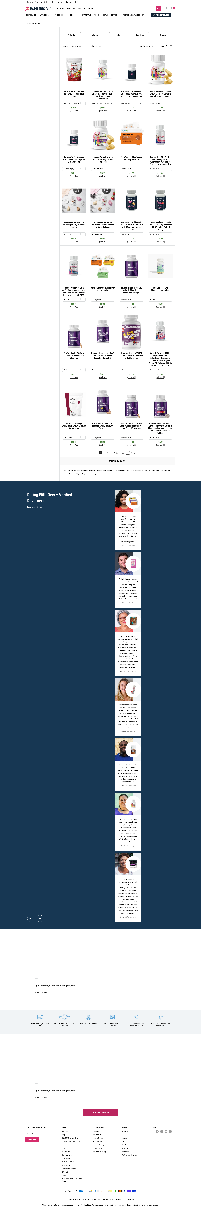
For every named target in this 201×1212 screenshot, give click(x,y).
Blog (52, 2)
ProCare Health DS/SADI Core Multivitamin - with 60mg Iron (74, 355)
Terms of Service (94, 1199)
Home (28, 23)
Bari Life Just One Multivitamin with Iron (160, 289)
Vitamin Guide (66, 1152)
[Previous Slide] (30, 918)
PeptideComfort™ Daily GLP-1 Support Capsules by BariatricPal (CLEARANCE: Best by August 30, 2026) (74, 291)
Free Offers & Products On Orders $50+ (160, 1024)
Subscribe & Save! (68, 1165)
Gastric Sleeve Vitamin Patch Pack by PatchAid (103, 289)
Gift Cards (65, 1172)
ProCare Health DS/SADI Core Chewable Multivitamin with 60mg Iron (131, 355)
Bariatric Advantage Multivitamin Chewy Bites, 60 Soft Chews (74, 425)
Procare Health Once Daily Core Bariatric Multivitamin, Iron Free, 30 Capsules (131, 425)
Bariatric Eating (98, 1145)
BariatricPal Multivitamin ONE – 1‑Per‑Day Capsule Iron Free (102, 159)
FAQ (63, 1145)
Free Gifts (38, 2)
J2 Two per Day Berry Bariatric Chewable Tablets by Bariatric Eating (103, 224)
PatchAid (96, 1131)
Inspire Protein (98, 1138)
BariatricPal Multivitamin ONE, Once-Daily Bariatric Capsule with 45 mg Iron (131, 94)
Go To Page (120, 453)
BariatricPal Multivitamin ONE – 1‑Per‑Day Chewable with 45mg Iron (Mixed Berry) (160, 226)
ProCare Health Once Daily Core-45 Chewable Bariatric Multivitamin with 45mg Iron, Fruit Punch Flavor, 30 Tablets (160, 428)
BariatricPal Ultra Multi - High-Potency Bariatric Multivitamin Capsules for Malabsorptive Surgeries (160, 160)
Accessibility (129, 1199)
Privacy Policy (108, 1199)
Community (60, 2)
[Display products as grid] (167, 46)
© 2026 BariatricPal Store (76, 1199)
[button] (166, 8)
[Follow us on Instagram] (161, 1131)
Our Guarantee (127, 1145)
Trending (163, 35)
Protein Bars (72, 35)
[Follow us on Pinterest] (166, 1131)
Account (124, 1138)
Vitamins (95, 35)
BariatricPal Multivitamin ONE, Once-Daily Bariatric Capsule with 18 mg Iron (160, 94)
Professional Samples (129, 1155)
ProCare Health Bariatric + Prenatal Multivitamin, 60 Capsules (103, 425)
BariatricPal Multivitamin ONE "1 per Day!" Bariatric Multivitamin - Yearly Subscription (102, 95)
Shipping (125, 1131)
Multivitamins (36, 23)
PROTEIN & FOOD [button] (58, 15)
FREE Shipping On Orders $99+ (40, 1024)
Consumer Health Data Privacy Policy (72, 1180)
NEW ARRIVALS (85, 15)
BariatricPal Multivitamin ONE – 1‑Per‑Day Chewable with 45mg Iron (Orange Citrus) (131, 226)
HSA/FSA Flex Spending (70, 1138)
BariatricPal (97, 1135)
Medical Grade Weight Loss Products (64, 1024)
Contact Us (125, 1142)
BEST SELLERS (31, 15)
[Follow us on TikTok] (170, 1131)
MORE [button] (72, 15)
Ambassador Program (69, 1169)
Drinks (118, 35)
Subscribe (33, 1139)
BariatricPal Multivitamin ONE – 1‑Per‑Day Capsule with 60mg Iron (74, 159)
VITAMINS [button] (43, 15)
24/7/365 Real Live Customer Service (136, 1024)
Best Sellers (140, 35)
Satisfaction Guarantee (88, 1023)
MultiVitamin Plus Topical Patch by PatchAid (131, 158)
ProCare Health (98, 1142)
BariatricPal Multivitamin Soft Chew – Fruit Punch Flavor (74, 94)
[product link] (128, 520)
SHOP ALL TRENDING (101, 1112)
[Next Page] (114, 453)
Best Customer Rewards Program (112, 1024)
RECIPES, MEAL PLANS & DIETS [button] (134, 15)
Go (132, 453)
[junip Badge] (164, 1135)
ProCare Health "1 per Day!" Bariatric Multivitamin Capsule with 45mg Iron (131, 290)
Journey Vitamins (99, 1148)
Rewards (30, 2)
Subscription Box (67, 1159)
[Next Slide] (40, 918)
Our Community (67, 1155)
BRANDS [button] (114, 15)
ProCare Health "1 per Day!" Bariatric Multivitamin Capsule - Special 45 (102, 355)
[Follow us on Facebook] (157, 1131)
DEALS (105, 15)
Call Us (76, 2)
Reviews (46, 2)
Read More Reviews (35, 507)
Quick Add (74, 111)
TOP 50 (96, 15)
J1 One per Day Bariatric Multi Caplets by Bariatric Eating (74, 224)
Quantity (37, 992)
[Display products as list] (171, 46)
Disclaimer (119, 1199)
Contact (69, 2)
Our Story (65, 1131)
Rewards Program (68, 1162)
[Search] (158, 8)
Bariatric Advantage (100, 1152)
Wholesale (125, 1152)
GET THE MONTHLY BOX (161, 15)
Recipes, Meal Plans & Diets (71, 1142)
